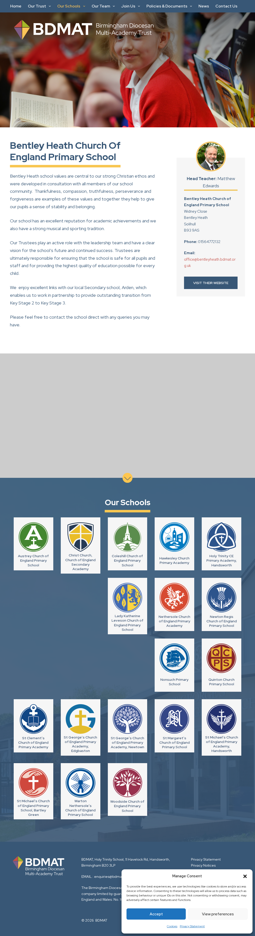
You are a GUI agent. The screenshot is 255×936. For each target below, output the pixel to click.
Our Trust (37, 6)
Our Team (101, 6)
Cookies (172, 926)
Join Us (128, 6)
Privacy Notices (203, 865)
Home (15, 6)
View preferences (218, 914)
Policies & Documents (166, 6)
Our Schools (68, 6)
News (203, 6)
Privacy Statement (192, 926)
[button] (245, 876)
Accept (156, 914)
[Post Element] (33, 544)
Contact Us (226, 6)
